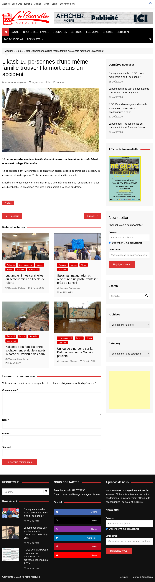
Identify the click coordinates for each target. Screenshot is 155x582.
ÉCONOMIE (92, 32)
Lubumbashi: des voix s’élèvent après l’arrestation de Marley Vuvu (129, 90)
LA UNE (15, 32)
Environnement (66, 3)
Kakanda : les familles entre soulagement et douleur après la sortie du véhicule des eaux (25, 350)
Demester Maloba (16, 288)
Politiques (123, 577)
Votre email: (115, 249)
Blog (18, 51)
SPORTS (108, 32)
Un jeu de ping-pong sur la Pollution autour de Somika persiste (75, 352)
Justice (37, 3)
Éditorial (28, 3)
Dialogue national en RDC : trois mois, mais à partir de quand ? (126, 75)
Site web (6, 447)
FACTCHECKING (13, 39)
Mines (46, 3)
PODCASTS (33, 39)
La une (40, 265)
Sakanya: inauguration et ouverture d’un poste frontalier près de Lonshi (77, 279)
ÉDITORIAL (123, 32)
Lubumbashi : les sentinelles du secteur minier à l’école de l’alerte (25, 279)
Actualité (11, 265)
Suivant (90, 216)
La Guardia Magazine (15, 82)
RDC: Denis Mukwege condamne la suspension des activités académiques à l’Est (128, 108)
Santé (54, 3)
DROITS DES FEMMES (36, 32)
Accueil (6, 3)
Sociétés (60, 82)
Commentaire (10, 390)
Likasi (9, 203)
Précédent (14, 216)
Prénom (113, 232)
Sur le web (17, 3)
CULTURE (76, 32)
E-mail (6, 433)
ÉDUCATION (60, 32)
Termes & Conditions (142, 577)
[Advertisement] (129, 390)
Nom (5, 420)
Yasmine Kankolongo (70, 288)
